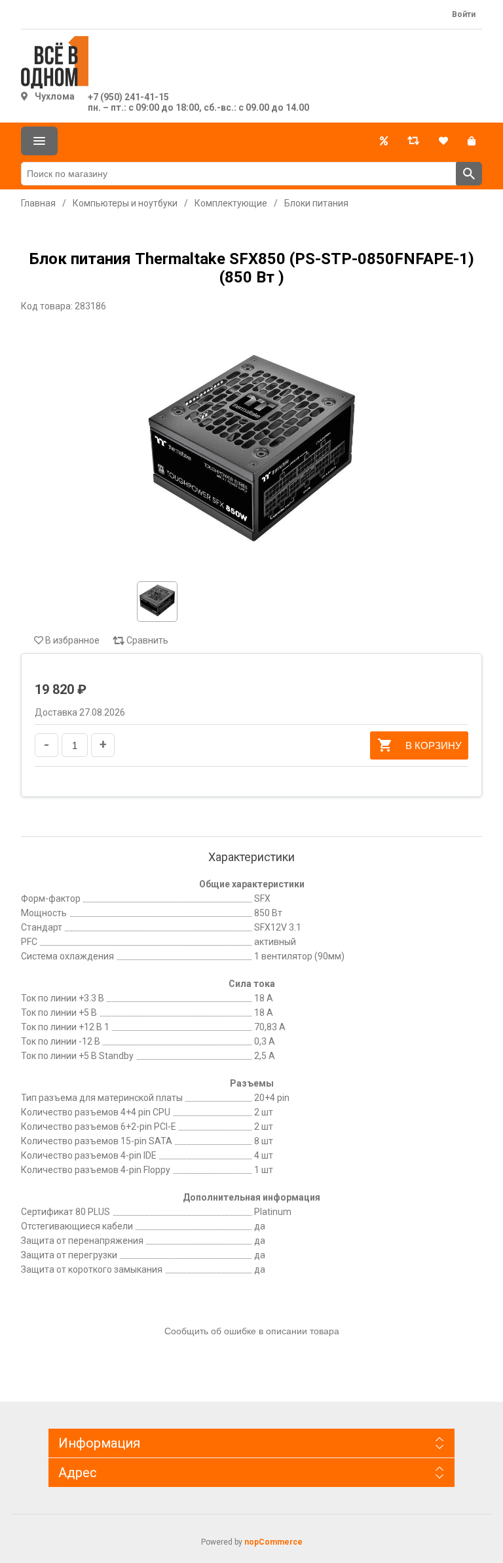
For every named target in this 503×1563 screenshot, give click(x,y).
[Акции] (384, 141)
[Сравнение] (413, 141)
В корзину (433, 745)
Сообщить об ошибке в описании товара (251, 1331)
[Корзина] (471, 141)
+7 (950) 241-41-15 (128, 97)
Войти (463, 14)
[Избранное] (443, 141)
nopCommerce (273, 1542)
